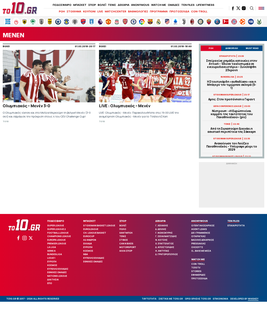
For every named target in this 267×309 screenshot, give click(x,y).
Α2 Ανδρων (89, 239)
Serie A (51, 250)
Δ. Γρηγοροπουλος (166, 254)
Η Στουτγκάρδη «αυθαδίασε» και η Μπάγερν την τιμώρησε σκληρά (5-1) (231, 85)
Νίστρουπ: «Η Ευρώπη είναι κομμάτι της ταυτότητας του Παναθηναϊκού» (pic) (232, 114)
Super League (55, 225)
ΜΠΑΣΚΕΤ (79, 5)
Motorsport (127, 247)
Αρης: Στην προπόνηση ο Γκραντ (231, 99)
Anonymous (199, 220)
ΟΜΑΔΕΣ (173, 5)
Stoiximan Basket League (99, 225)
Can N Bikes (126, 243)
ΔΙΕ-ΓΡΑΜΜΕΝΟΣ (200, 232)
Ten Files (233, 220)
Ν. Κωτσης (161, 239)
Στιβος (123, 239)
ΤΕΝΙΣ (112, 5)
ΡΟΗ (62, 11)
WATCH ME (158, 5)
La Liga (51, 247)
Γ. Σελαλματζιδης (166, 236)
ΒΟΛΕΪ (102, 5)
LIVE (100, 11)
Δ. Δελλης (160, 229)
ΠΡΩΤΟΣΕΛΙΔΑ (179, 11)
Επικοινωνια (220, 298)
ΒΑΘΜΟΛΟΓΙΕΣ (138, 11)
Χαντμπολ (126, 232)
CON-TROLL (199, 11)
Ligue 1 (51, 257)
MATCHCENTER (115, 11)
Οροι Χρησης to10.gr (198, 298)
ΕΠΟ (49, 283)
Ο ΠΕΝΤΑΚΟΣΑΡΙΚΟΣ (203, 225)
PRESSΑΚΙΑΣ (198, 243)
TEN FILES (188, 5)
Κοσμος (52, 265)
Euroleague (90, 229)
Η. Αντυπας (162, 250)
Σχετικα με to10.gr (171, 298)
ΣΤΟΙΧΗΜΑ (74, 11)
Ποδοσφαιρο (55, 220)
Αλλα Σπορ (125, 250)
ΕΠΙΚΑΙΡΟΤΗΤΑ (236, 225)
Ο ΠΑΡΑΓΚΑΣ (198, 236)
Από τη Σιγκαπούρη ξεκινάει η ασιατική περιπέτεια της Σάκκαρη (231, 130)
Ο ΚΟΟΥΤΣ (197, 247)
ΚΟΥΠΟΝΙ (89, 11)
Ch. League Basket (94, 232)
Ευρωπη (51, 261)
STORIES (196, 271)
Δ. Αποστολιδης (164, 247)
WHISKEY (253, 298)
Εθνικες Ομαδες (57, 272)
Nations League (57, 275)
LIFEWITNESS (205, 5)
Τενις (122, 236)
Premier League (56, 243)
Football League (57, 232)
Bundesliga (54, 254)
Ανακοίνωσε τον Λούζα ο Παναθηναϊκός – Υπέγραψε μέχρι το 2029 (231, 146)
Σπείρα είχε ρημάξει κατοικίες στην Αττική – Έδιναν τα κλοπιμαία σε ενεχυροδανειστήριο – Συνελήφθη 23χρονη (231, 65)
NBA (85, 254)
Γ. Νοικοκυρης (164, 232)
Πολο (122, 229)
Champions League (59, 236)
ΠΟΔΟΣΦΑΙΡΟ (62, 5)
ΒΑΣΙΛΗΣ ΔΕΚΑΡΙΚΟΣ (202, 239)
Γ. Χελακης (161, 225)
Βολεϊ (122, 225)
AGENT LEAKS (199, 229)
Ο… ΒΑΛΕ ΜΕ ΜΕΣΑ (201, 250)
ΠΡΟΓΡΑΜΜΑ (159, 11)
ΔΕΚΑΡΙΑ (123, 5)
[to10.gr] (20, 8)
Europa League (56, 239)
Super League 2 (56, 229)
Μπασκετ (89, 220)
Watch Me (198, 259)
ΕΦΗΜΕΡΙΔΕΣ (198, 274)
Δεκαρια (160, 220)
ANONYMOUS (140, 5)
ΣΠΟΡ (92, 5)
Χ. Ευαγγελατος (164, 243)
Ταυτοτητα (149, 298)
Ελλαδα (87, 243)
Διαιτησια (53, 279)
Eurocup (88, 236)
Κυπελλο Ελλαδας (57, 268)
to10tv (195, 267)
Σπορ (122, 220)
